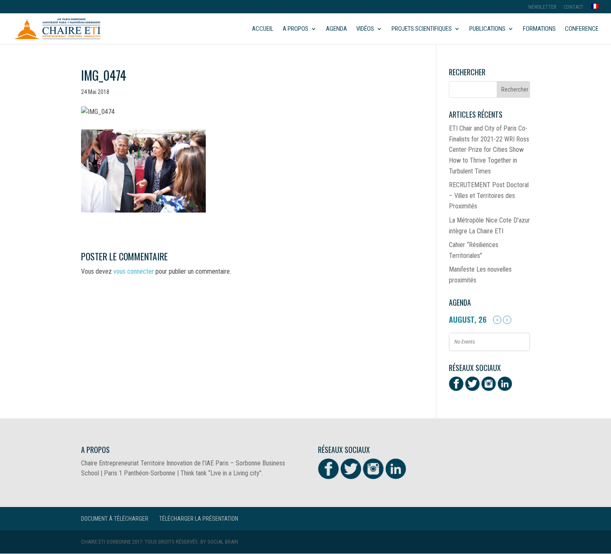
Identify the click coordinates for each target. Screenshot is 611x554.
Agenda (336, 29)
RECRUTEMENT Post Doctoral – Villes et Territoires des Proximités (489, 195)
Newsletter (542, 7)
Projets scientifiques (422, 29)
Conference (582, 29)
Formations (539, 29)
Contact (574, 7)
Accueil (262, 29)
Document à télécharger (114, 518)
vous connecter (133, 271)
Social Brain (222, 542)
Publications (487, 29)
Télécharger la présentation (198, 518)
